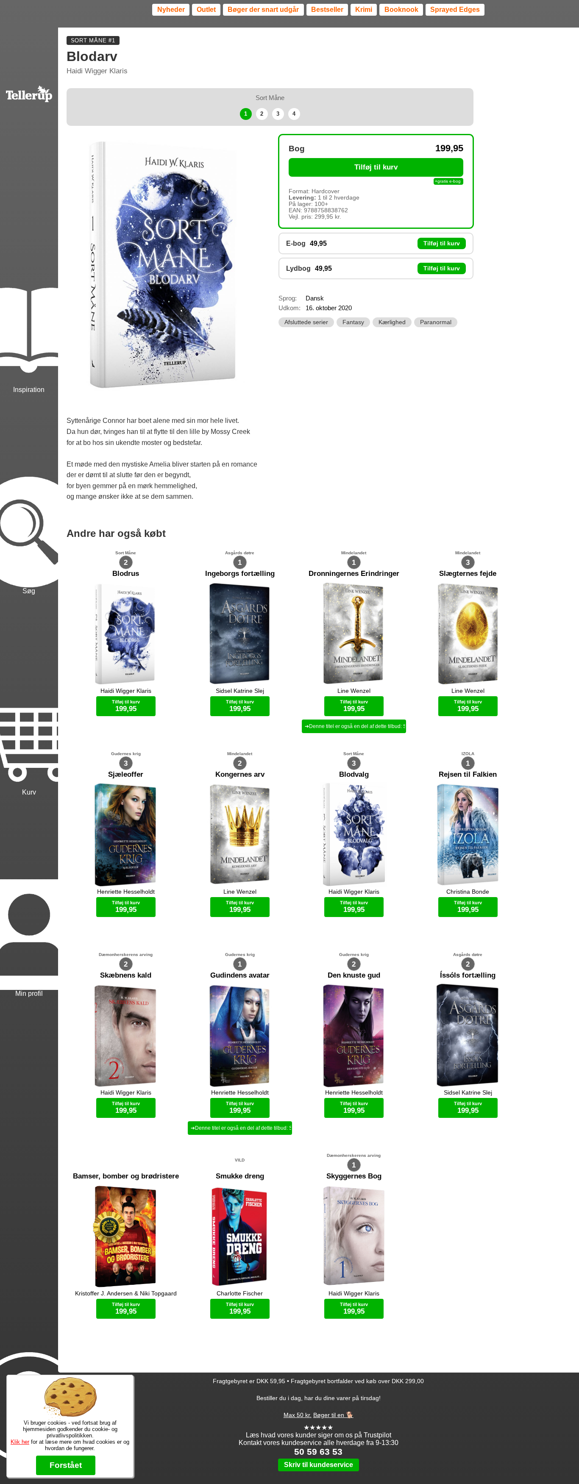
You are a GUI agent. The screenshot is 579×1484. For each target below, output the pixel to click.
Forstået (66, 1465)
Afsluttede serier (306, 322)
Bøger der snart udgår (263, 9)
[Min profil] (29, 898)
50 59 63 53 (318, 1451)
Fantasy (353, 322)
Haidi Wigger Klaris (97, 71)
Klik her (20, 1442)
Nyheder (171, 9)
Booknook (401, 9)
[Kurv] (29, 696)
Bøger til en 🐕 (333, 1415)
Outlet (206, 9)
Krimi (363, 9)
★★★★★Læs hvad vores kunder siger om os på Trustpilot (318, 1431)
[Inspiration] (29, 293)
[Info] (29, 1370)
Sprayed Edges (455, 9)
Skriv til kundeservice (318, 1464)
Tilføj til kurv (376, 167)
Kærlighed (392, 322)
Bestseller (327, 9)
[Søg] (29, 495)
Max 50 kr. (298, 1415)
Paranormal (435, 322)
